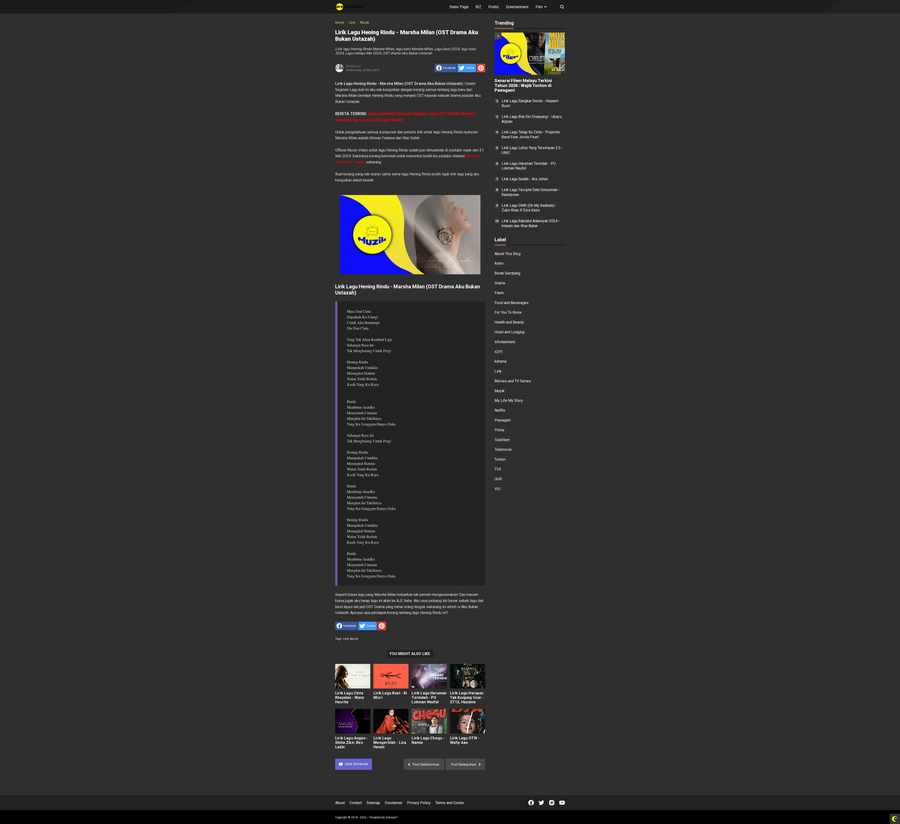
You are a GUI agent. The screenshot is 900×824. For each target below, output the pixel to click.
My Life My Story (509, 400)
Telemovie (503, 449)
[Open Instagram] (552, 802)
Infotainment (505, 342)
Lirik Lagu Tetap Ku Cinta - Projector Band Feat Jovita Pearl (531, 134)
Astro (499, 263)
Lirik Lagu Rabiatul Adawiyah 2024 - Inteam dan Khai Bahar (531, 223)
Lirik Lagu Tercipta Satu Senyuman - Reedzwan (531, 192)
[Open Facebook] (531, 802)
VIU (497, 489)
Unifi (498, 479)
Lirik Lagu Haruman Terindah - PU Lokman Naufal (429, 697)
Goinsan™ (392, 817)
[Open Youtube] (562, 802)
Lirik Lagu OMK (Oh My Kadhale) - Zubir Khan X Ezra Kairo (529, 208)
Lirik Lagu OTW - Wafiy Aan (465, 740)
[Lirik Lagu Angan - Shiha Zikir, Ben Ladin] (352, 721)
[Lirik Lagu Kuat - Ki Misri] (391, 676)
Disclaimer (393, 803)
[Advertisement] (530, 570)
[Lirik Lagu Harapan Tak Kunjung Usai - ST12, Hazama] (467, 676)
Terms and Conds (449, 803)
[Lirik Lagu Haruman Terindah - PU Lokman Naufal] (429, 676)
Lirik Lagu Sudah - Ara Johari (525, 179)
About (340, 803)
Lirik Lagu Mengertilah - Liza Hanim (389, 742)
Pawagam (503, 420)
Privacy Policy (419, 803)
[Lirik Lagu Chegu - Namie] (429, 721)
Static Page (459, 7)
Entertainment (517, 7)
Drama (500, 283)
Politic (493, 7)
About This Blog (508, 254)
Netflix (500, 410)
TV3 (498, 469)
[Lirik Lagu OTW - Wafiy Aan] (467, 721)
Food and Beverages (512, 303)
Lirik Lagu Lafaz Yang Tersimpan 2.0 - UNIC (532, 150)
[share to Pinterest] (481, 68)
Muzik (354, 638)
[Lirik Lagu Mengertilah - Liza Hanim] (391, 721)
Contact (355, 803)
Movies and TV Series (513, 381)
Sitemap (373, 803)
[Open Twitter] (541, 802)
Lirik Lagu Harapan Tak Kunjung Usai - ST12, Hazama (467, 697)
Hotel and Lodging (510, 332)
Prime (499, 430)
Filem (499, 293)
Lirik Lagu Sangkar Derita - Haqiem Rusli (530, 103)
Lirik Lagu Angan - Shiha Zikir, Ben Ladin (351, 742)
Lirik (346, 638)
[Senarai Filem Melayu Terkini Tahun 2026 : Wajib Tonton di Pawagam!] (530, 54)
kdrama (500, 361)
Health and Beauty (509, 322)
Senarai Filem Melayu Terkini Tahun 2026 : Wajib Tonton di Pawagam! (523, 85)
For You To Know (508, 312)
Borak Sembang (507, 273)
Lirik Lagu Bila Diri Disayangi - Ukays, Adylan (532, 119)
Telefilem (502, 440)
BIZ (478, 7)
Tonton (500, 459)
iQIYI (498, 352)
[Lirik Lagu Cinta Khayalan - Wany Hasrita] (352, 676)
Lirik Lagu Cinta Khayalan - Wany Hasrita (349, 697)
